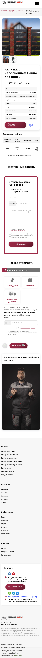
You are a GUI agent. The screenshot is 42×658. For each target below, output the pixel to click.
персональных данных (18, 230)
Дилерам (4, 496)
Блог (3, 517)
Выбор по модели (8, 451)
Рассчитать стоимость (12, 125)
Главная (4, 10)
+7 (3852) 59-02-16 (20, 192)
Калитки (20, 10)
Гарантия (4, 499)
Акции (3, 548)
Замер (3, 502)
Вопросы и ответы (8, 552)
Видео (3, 524)
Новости (4, 520)
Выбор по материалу (9, 458)
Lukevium (18, 645)
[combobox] (12, 203)
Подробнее (18, 655)
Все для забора (7, 475)
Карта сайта (5, 534)
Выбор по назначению (9, 455)
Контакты (4, 530)
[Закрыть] (37, 653)
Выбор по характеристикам (11, 461)
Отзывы (4, 527)
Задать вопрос (30, 125)
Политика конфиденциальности (13, 648)
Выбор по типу (6, 468)
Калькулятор (6, 555)
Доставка (4, 489)
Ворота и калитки (12, 11)
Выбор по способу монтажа (11, 465)
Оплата (4, 492)
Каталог (4, 446)
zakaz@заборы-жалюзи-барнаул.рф (22, 597)
